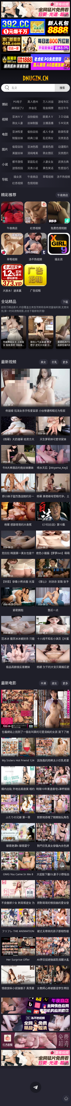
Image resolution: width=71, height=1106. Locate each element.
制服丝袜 (17, 138)
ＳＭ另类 (63, 123)
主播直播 (48, 123)
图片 (5, 149)
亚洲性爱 (17, 131)
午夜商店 (32, 176)
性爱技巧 (63, 168)
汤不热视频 (63, 176)
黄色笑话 (48, 168)
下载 (65, 302)
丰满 (43, 683)
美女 (43, 362)
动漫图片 (63, 146)
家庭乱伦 (32, 161)
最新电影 (8, 683)
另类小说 (32, 168)
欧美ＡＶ (48, 116)
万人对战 (48, 101)
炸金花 (33, 108)
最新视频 (8, 361)
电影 (5, 134)
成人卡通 (48, 131)
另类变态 (63, 138)
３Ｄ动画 (63, 116)
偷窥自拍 (17, 146)
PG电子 (17, 101)
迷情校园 (17, 168)
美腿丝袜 (17, 153)
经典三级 (32, 138)
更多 (65, 362)
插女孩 (18, 176)
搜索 (62, 87)
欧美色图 (48, 146)
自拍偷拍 (32, 116)
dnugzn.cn (35, 78)
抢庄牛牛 (63, 108)
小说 (5, 164)
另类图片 (63, 153)
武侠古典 (63, 161)
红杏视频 (17, 183)
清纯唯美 (32, 153)
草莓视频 (48, 176)
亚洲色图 (32, 146)
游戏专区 (63, 101)
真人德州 (32, 101)
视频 (5, 119)
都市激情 (17, 161)
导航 (5, 179)
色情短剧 (32, 183)
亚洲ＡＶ (17, 116)
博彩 (5, 104)
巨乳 (54, 362)
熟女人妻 (17, 123)
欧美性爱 (63, 131)
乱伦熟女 (48, 138)
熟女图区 (48, 153)
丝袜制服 (32, 123)
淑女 (54, 683)
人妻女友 (48, 161)
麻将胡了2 (18, 108)
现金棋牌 (48, 108)
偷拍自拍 (32, 131)
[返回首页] (66, 1098)
